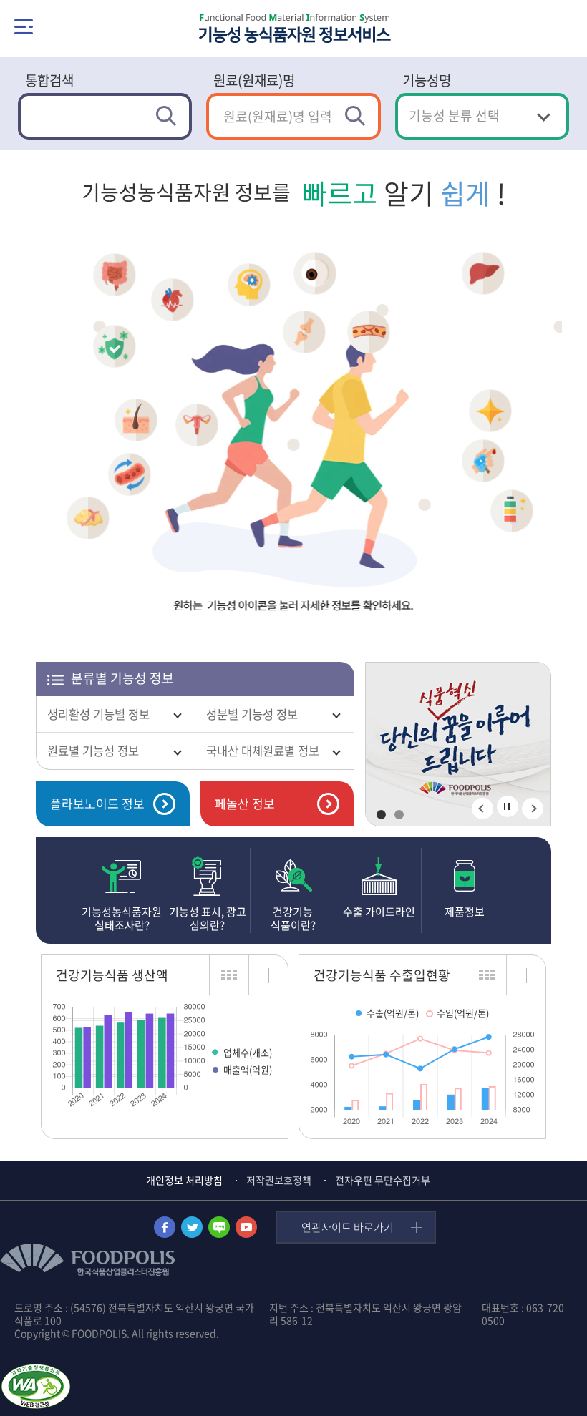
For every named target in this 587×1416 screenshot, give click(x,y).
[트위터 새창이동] (191, 1227)
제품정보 (465, 911)
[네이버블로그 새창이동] (219, 1227)
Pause (507, 806)
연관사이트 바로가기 (347, 1227)
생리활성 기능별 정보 (98, 714)
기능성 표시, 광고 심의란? (207, 919)
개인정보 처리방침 (184, 1180)
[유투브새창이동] (246, 1227)
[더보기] (268, 975)
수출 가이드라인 (379, 911)
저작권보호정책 (278, 1180)
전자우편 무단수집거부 (382, 1180)
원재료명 (254, 80)
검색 (168, 116)
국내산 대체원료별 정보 (262, 750)
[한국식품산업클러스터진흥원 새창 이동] (458, 745)
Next (532, 808)
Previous (482, 808)
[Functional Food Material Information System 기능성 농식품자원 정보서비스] (294, 29)
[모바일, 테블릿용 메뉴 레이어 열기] (23, 26)
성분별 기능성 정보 (252, 714)
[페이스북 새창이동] (164, 1227)
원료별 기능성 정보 (93, 750)
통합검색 (49, 80)
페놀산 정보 (245, 803)
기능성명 (426, 80)
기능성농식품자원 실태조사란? (122, 919)
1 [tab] (381, 814)
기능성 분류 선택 (454, 115)
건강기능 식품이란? (293, 919)
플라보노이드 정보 (97, 803)
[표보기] (228, 975)
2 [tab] (399, 814)
